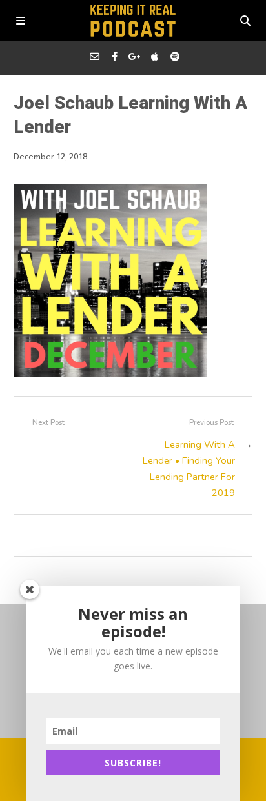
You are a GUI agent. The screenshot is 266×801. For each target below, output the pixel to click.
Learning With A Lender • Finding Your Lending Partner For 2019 (189, 468)
